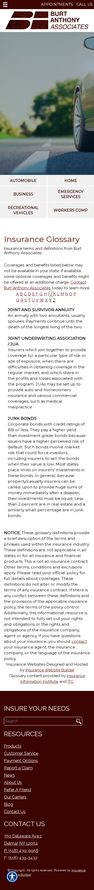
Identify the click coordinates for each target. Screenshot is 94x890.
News (9, 775)
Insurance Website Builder (50, 670)
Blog (8, 804)
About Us (13, 782)
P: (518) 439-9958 (21, 850)
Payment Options (21, 760)
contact (79, 641)
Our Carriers (15, 797)
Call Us (85, 4)
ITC (71, 681)
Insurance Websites (25, 664)
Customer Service (21, 753)
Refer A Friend (17, 789)
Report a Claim (18, 767)
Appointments (57, 4)
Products (12, 746)
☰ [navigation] (5, 4)
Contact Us (15, 811)
